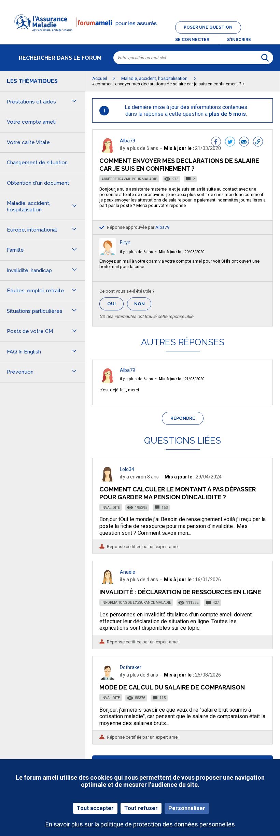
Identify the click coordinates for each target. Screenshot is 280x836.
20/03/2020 (181, 252)
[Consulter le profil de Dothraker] (107, 677)
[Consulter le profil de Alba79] (107, 151)
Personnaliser (186, 808)
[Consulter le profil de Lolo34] (107, 479)
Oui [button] (115, 303)
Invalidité (110, 508)
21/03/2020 (181, 379)
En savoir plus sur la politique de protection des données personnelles (140, 824)
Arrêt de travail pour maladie (129, 179)
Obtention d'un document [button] (38, 183)
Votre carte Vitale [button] (28, 142)
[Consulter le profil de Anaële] (107, 582)
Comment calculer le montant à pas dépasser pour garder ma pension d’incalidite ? (177, 493)
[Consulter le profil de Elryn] (107, 253)
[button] (140, 35)
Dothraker (130, 667)
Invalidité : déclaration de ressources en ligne (180, 592)
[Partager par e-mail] (244, 142)
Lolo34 (127, 469)
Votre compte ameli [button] (31, 122)
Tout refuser (141, 808)
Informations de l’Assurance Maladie (136, 602)
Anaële (127, 572)
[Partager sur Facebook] (216, 142)
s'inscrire (239, 39)
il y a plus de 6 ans (136, 252)
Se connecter (192, 39)
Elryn (125, 242)
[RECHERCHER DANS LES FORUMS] (265, 57)
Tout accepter (95, 808)
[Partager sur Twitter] (230, 142)
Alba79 (127, 140)
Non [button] (142, 305)
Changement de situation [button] (37, 162)
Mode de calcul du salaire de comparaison (172, 687)
